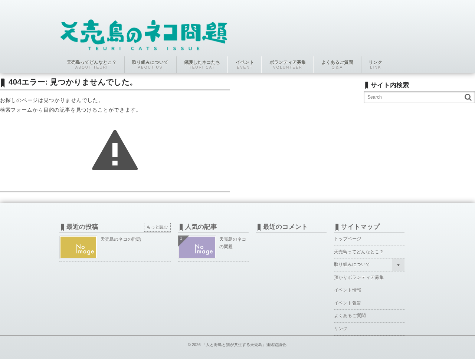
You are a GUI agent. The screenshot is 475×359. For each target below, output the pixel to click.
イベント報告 (347, 303)
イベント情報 (347, 290)
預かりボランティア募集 (359, 277)
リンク (341, 328)
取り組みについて (352, 264)
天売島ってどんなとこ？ (359, 251)
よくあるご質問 (350, 315)
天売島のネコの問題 (121, 239)
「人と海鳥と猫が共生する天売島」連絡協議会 (244, 345)
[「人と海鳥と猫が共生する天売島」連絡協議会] (143, 30)
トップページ (347, 238)
